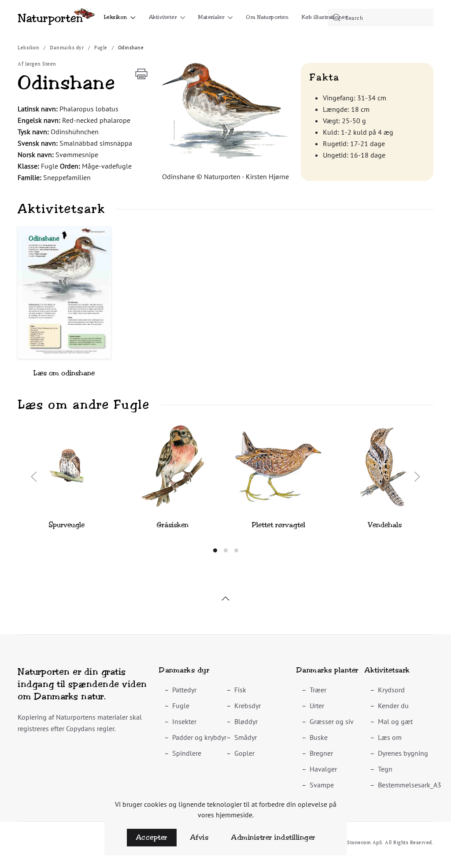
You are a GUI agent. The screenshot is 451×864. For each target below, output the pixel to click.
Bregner (321, 753)
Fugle (180, 705)
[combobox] (380, 17)
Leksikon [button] (115, 17)
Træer (318, 689)
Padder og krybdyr (199, 737)
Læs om (390, 737)
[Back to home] (56, 17)
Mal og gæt (395, 721)
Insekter (184, 721)
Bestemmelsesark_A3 (409, 784)
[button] (225, 111)
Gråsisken (172, 524)
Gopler (244, 753)
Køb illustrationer (324, 17)
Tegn (385, 769)
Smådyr (245, 737)
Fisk (240, 689)
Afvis (199, 837)
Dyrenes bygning (403, 753)
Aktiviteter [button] (163, 17)
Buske (319, 737)
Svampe (322, 784)
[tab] (215, 550)
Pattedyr (184, 689)
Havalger (323, 769)
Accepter (151, 837)
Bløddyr (246, 721)
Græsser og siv (332, 721)
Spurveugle (66, 524)
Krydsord (391, 689)
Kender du (393, 705)
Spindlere (186, 753)
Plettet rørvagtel (278, 524)
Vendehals (385, 524)
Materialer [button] (211, 17)
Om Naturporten (267, 17)
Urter (317, 705)
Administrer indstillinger (273, 837)
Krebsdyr (247, 705)
